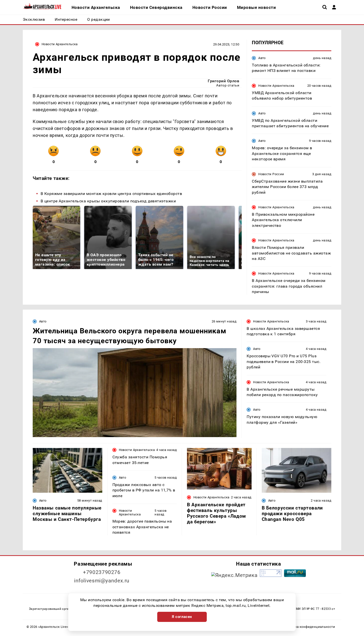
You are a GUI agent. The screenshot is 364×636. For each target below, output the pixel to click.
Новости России (271, 174)
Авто (262, 58)
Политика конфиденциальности (309, 627)
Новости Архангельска (60, 44)
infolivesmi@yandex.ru (102, 581)
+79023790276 (102, 572)
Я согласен (182, 617)
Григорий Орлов (223, 81)
